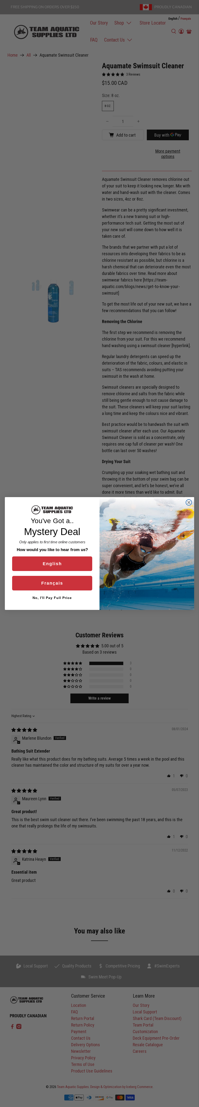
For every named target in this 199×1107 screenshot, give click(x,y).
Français (52, 583)
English (52, 563)
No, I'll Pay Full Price (52, 598)
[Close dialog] (189, 502)
